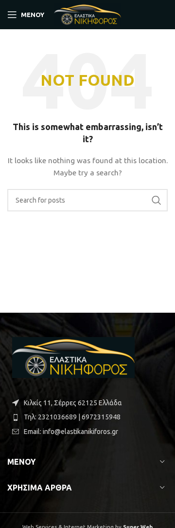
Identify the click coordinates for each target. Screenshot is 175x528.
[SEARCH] (156, 200)
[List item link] (87, 417)
